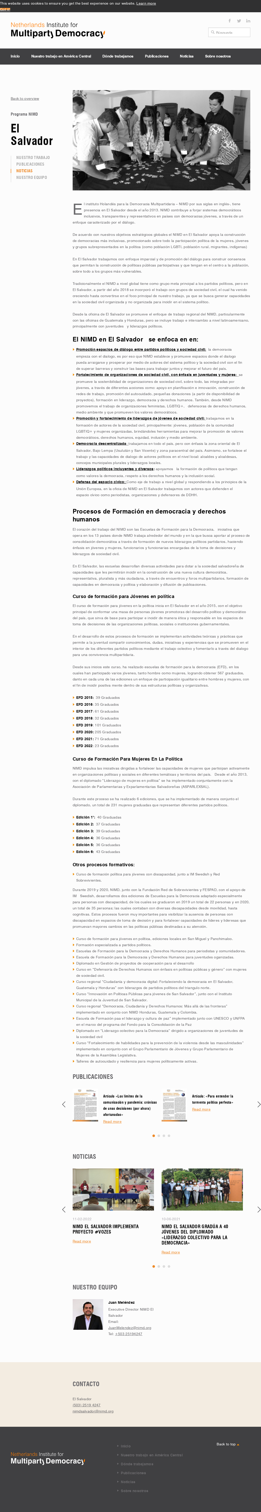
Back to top (227, 1444)
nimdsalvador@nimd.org (93, 1411)
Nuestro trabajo (33, 158)
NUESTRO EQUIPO (31, 178)
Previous (64, 1104)
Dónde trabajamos (117, 56)
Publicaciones (157, 56)
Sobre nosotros (218, 56)
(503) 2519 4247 (87, 1405)
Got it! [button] (5, 9)
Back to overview (25, 98)
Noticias (186, 56)
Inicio (15, 56)
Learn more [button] (146, 3)
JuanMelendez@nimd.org (129, 1327)
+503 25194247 (128, 1333)
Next (259, 1104)
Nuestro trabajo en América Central (61, 56)
